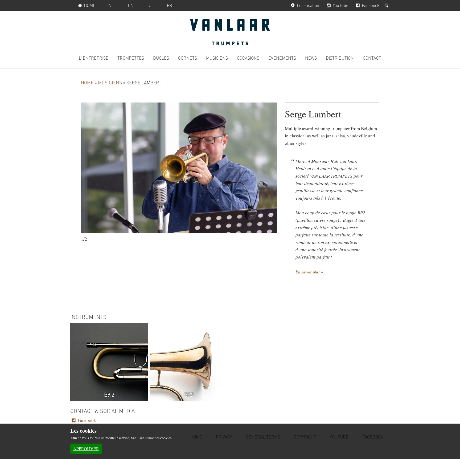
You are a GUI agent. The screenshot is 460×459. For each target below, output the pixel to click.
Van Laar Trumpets (230, 32)
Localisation (308, 5)
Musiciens (110, 82)
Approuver (86, 448)
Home (90, 5)
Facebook (370, 5)
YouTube (340, 5)
